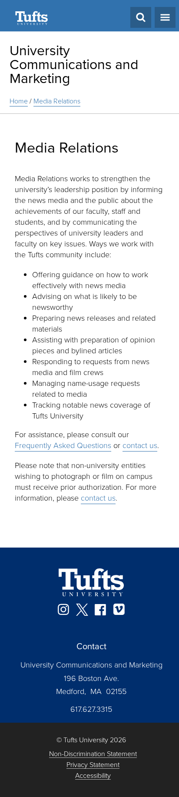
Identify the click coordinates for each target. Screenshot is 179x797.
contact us (140, 445)
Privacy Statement (92, 765)
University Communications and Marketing (74, 64)
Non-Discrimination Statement (93, 754)
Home (19, 101)
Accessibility (93, 776)
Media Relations (56, 101)
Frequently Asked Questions (63, 445)
